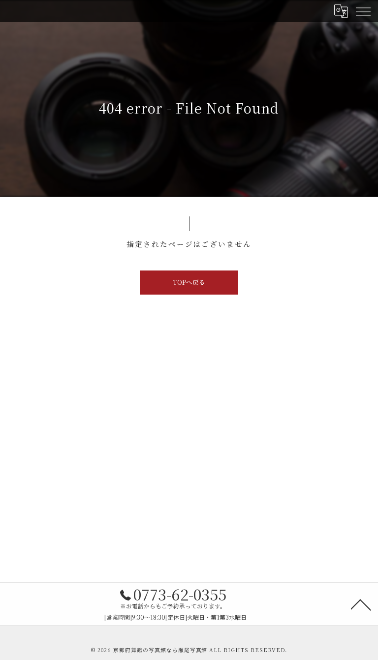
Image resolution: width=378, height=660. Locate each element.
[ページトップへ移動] (361, 604)
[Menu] (362, 11)
